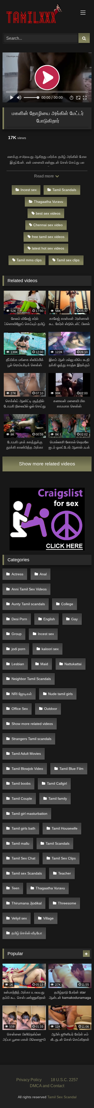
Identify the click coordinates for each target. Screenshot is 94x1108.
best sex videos (48, 213)
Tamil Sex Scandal (61, 1097)
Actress (17, 574)
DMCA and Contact (47, 1086)
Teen (15, 888)
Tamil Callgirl (57, 783)
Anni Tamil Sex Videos (29, 589)
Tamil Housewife (64, 828)
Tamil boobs (21, 783)
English (49, 619)
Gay (74, 619)
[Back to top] (78, 1093)
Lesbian (18, 664)
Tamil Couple (22, 798)
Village (48, 918)
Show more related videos (47, 463)
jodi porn (18, 649)
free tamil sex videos (48, 237)
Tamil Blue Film (71, 769)
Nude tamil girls (60, 694)
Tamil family (57, 798)
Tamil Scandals (64, 190)
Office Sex (20, 709)
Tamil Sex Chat (23, 858)
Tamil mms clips (29, 260)
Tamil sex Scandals (27, 873)
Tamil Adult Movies (26, 754)
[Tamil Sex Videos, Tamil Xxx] (39, 16)
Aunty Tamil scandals (28, 604)
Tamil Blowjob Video (27, 769)
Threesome (67, 903)
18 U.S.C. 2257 (64, 1080)
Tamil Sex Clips (64, 858)
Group (17, 634)
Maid (44, 664)
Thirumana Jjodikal (27, 903)
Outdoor (50, 709)
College (67, 604)
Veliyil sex (19, 918)
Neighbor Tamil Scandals (31, 679)
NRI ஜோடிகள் (22, 694)
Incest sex (29, 190)
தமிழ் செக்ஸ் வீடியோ (27, 933)
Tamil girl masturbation (29, 814)
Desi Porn (19, 619)
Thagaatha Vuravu (48, 202)
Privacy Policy (29, 1080)
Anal (43, 574)
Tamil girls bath (23, 828)
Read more (44, 176)
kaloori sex (50, 649)
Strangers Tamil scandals (31, 739)
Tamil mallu (20, 843)
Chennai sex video (48, 225)
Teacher (64, 873)
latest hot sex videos (48, 248)
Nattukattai (72, 664)
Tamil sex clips (68, 260)
